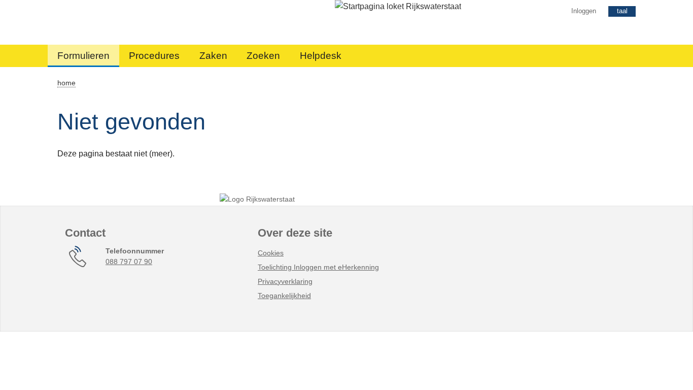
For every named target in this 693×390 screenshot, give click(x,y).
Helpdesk (320, 55)
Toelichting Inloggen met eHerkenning (318, 267)
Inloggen (583, 11)
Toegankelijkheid (284, 295)
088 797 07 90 (129, 261)
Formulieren (83, 55)
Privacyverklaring (285, 281)
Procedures (154, 55)
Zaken (213, 55)
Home (66, 83)
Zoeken (263, 55)
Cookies (271, 253)
